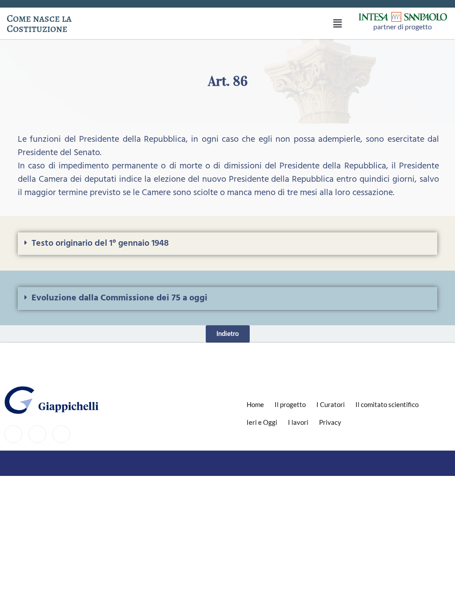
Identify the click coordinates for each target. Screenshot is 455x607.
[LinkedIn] (61, 434)
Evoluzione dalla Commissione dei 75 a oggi (120, 298)
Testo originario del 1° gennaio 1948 (100, 243)
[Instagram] (37, 434)
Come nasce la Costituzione (39, 24)
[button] (337, 23)
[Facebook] (13, 434)
